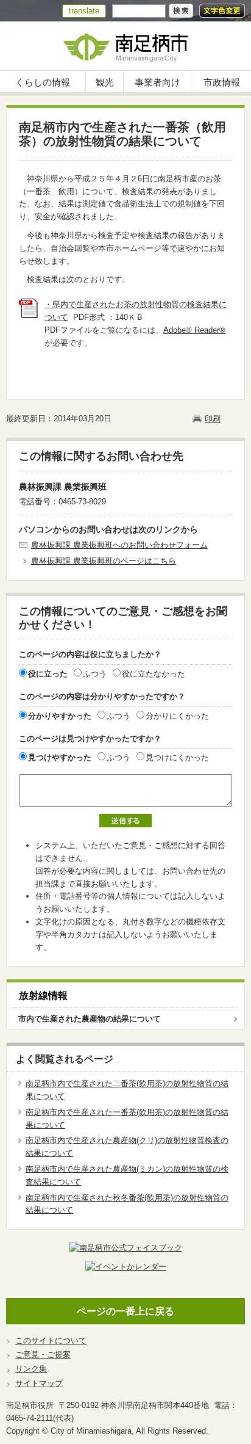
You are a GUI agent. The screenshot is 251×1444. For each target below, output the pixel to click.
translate (84, 10)
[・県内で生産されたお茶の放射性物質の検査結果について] (28, 315)
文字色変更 (222, 11)
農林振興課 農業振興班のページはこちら (103, 560)
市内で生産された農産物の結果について (89, 1018)
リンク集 (31, 1368)
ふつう (95, 673)
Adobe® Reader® (194, 330)
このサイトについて (51, 1340)
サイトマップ (39, 1383)
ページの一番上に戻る (125, 1311)
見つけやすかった (59, 757)
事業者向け (157, 82)
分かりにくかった (177, 715)
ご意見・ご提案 (43, 1354)
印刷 (213, 418)
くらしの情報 (42, 82)
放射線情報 (43, 995)
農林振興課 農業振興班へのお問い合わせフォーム (119, 545)
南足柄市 (125, 46)
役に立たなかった (153, 673)
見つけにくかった (177, 757)
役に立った (48, 673)
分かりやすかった (59, 715)
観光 (105, 82)
